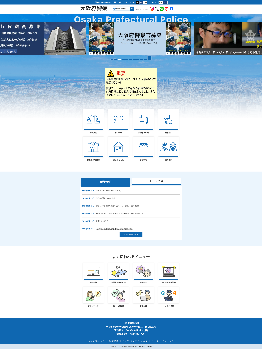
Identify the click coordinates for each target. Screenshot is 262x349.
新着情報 (105, 181)
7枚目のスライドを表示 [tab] (134, 59)
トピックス (156, 181)
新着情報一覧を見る (131, 234)
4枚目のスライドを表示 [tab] (123, 59)
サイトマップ (168, 341)
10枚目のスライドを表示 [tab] (145, 59)
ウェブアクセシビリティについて (135, 341)
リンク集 (155, 341)
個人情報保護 (113, 341)
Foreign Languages (104, 2)
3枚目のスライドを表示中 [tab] (119, 59)
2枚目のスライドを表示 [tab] (115, 59)
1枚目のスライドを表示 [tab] (112, 59)
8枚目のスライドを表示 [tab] (137, 59)
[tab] (105, 182)
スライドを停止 (149, 58)
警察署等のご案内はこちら (131, 334)
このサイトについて (96, 341)
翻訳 (132, 8)
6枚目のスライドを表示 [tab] (130, 59)
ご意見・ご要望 (122, 2)
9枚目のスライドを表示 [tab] (141, 59)
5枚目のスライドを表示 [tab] (126, 59)
